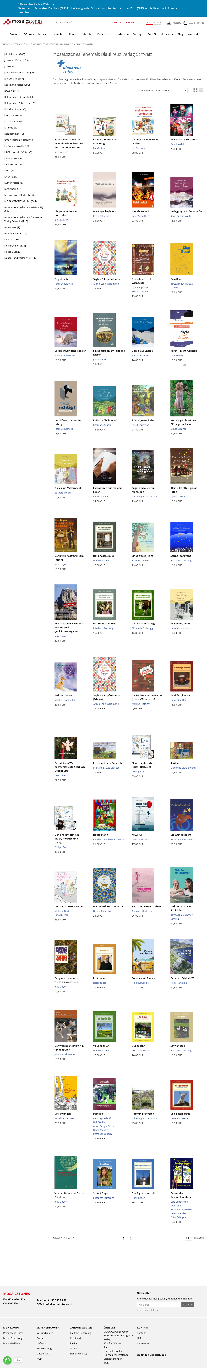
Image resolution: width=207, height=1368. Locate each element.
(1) (184, 365)
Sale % (152, 34)
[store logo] (23, 22)
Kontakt (193, 34)
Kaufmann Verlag (17, 84)
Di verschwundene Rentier (70, 350)
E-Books (28, 34)
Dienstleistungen (113, 1358)
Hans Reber (138, 1197)
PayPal (73, 1343)
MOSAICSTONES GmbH (20, 201)
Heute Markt (100, 834)
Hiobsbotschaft (140, 211)
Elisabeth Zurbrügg (180, 560)
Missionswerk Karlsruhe (19, 195)
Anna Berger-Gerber (104, 1126)
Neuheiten (122, 34)
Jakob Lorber (14, 54)
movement (12, 227)
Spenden (108, 1347)
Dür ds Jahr (138, 1045)
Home (7, 44)
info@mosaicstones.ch (58, 1304)
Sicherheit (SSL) (78, 1353)
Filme (72, 34)
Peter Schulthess (102, 215)
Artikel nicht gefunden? (123, 22)
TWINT (73, 1348)
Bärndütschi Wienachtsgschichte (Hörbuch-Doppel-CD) (70, 766)
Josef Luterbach (140, 839)
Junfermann (14, 78)
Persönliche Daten (13, 1332)
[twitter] (160, 1359)
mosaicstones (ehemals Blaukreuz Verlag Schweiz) (23, 219)
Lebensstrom (13, 158)
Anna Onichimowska (182, 839)
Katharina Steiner (141, 560)
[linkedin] (167, 1359)
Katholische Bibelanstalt (19, 97)
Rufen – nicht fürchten (183, 350)
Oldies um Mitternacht (67, 488)
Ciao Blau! (176, 279)
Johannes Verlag (16, 60)
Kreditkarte (76, 1338)
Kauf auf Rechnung (80, 1332)
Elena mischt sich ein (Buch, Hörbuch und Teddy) (66, 838)
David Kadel (177, 144)
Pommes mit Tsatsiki (144, 978)
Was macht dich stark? (183, 139)
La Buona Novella (16, 146)
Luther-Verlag (14, 182)
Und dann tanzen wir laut (69, 906)
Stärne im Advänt (180, 556)
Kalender (87, 34)
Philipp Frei (138, 771)
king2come (13, 115)
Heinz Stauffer (178, 699)
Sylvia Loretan (178, 496)
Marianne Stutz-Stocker (106, 767)
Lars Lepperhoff (140, 287)
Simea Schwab (178, 428)
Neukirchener (15, 245)
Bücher (14, 34)
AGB (39, 1358)
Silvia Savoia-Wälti (180, 215)
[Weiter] (138, 1238)
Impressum (143, 1343)
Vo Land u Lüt (101, 1045)
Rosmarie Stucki (102, 424)
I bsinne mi (99, 978)
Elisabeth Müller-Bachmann (108, 839)
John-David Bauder (65, 1054)
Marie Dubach (101, 560)
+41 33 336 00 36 (56, 1300)
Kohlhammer (14, 133)
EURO (157, 22)
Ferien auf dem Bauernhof (108, 763)
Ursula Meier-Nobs (180, 628)
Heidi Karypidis (140, 982)
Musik (42, 34)
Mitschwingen (62, 1113)
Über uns (167, 34)
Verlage (138, 34)
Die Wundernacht (180, 834)
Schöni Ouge (100, 1193)
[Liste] (201, 90)
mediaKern (12, 188)
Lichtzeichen (13, 164)
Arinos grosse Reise (143, 420)
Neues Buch (12, 251)
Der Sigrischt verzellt (144, 1193)
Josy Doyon (99, 359)
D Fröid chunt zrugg (143, 623)
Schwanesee (177, 1045)
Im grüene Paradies (104, 623)
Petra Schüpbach (141, 291)
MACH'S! (137, 834)
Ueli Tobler (60, 775)
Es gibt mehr (61, 279)
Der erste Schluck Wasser (185, 978)
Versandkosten (45, 1332)
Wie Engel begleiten (104, 211)
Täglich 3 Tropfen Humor (107, 279)
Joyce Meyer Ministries (19, 72)
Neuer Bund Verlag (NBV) (20, 257)
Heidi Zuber (99, 982)
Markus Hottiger (141, 703)
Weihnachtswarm (64, 695)
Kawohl (11, 90)
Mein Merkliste (11, 1343)
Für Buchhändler (113, 1351)
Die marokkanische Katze (108, 906)
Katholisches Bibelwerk (20, 103)
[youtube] (146, 1359)
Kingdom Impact (15, 109)
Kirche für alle (13, 121)
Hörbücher (58, 34)
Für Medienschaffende (116, 1354)
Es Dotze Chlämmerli (105, 420)
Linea (9, 170)
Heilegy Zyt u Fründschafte (186, 211)
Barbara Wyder (140, 355)
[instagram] (153, 1359)
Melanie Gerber (63, 911)
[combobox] (82, 22)
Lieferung (42, 1343)
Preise (40, 1338)
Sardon (174, 763)
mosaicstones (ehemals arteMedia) (23, 209)
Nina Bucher (61, 914)
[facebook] (139, 1359)
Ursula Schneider (179, 1118)
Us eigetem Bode (180, 1113)
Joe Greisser (61, 151)
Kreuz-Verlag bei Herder (19, 139)
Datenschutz (43, 1353)
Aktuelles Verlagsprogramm (119, 1335)
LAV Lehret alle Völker (18, 152)
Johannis (10, 66)
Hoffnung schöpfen (143, 1113)
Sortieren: (147, 90)
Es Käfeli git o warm (181, 695)
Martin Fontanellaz (64, 699)
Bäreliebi (98, 1113)
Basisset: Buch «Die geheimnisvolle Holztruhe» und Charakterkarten (68, 143)
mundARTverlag (15, 233)
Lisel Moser (176, 355)
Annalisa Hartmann (142, 911)
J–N (28, 44)
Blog (180, 34)
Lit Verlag (11, 176)
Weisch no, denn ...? (182, 623)
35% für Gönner (112, 1343)
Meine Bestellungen (14, 1338)
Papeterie (103, 34)
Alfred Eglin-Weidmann (106, 283)
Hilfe (139, 1338)
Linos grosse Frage (142, 556)
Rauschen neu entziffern (146, 906)
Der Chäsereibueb (103, 556)
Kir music (11, 127)
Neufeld (11, 239)
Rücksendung (44, 1348)
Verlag (107, 1339)
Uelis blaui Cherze (142, 350)
